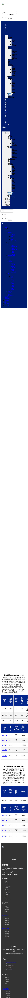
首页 (5, 25)
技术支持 (5, 969)
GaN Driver (13, 42)
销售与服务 (5, 113)
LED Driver (10, 77)
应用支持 (5, 107)
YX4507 (4, 799)
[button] (6, 127)
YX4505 (4, 789)
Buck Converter (14, 50)
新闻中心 (5, 101)
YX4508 (4, 803)
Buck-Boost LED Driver (13, 90)
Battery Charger (10, 64)
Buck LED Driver (13, 81)
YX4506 (4, 794)
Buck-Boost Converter (14, 57)
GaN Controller (14, 45)
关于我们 (7, 124)
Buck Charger (14, 67)
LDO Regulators (11, 97)
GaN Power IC (10, 37)
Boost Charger (14, 70)
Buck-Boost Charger (14, 74)
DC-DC (9, 47)
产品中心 (5, 29)
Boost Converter (14, 53)
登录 (13, 14)
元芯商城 (5, 120)
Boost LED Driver (13, 85)
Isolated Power (10, 94)
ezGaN (13, 40)
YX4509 (4, 809)
